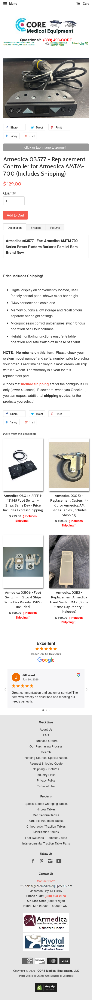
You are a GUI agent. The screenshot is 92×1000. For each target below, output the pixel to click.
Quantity (9, 193)
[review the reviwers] (78, 675)
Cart (85, 3)
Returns (55, 228)
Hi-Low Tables (46, 809)
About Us (46, 729)
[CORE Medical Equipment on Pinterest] (41, 861)
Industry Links (46, 775)
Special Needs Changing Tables (46, 803)
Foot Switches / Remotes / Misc (46, 838)
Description (15, 228)
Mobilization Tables (46, 832)
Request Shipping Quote (46, 763)
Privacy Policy (46, 780)
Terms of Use (46, 786)
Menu (12, 3)
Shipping (36, 228)
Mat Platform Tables (46, 815)
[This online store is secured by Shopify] (46, 991)
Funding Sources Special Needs (46, 757)
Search (46, 752)
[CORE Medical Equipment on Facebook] (33, 861)
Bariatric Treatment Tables (46, 820)
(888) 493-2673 (55, 896)
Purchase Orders (46, 740)
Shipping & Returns (46, 769)
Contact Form (46, 881)
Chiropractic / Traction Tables (46, 826)
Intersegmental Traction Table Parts (46, 843)
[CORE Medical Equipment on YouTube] (58, 861)
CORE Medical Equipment (54, 971)
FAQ (46, 735)
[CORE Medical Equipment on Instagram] (50, 861)
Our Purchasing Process (46, 746)
